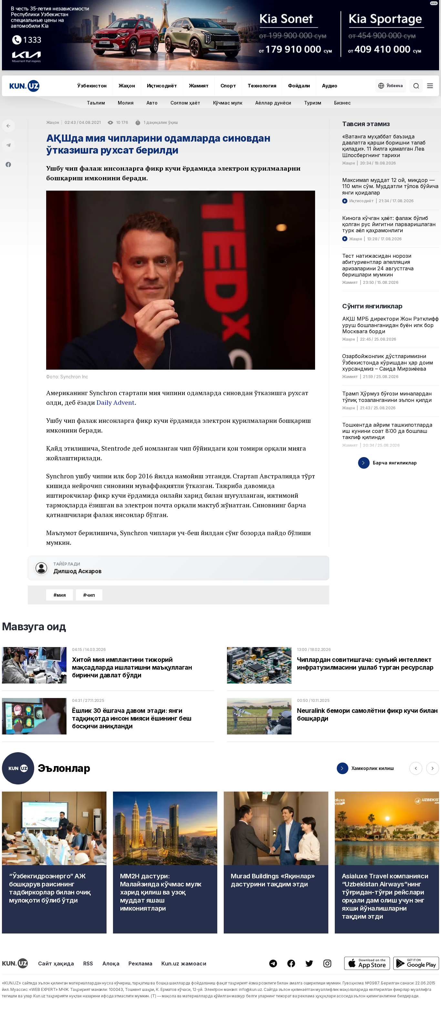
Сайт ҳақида (56, 963)
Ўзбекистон (92, 86)
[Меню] (430, 86)
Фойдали (299, 86)
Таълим (96, 102)
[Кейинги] (432, 768)
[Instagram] (327, 963)
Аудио (329, 86)
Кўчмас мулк (227, 102)
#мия (60, 595)
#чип (89, 595)
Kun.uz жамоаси (183, 963)
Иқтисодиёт (162, 86)
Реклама (140, 963)
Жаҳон (126, 86)
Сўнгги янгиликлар (372, 306)
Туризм (312, 102)
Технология (262, 86)
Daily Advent (116, 402)
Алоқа (111, 963)
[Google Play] (416, 963)
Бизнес (342, 102)
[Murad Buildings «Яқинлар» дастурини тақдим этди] (276, 862)
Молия (126, 102)
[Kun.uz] (24, 86)
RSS (88, 963)
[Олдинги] (415, 768)
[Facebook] (8, 164)
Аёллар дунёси (273, 102)
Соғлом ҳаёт (185, 102)
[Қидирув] (416, 86)
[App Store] (367, 963)
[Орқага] (8, 125)
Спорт (228, 86)
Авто (152, 102)
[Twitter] (309, 963)
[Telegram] (8, 145)
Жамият (199, 86)
